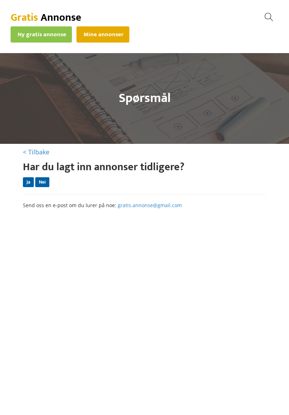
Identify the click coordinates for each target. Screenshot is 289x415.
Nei (42, 182)
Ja (28, 182)
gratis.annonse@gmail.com (150, 205)
